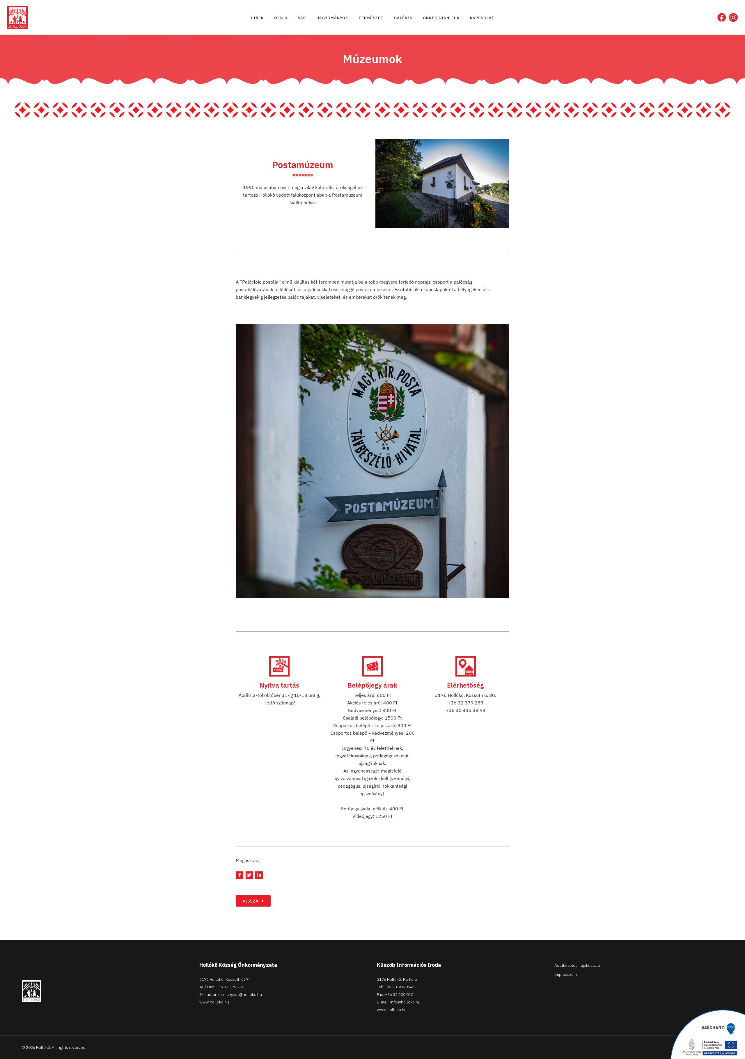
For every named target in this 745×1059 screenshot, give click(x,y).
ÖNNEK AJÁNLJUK (441, 17)
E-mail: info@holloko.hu (398, 1002)
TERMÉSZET (371, 17)
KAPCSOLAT (482, 17)
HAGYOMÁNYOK (332, 17)
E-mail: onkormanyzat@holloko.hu (230, 994)
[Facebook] (721, 17)
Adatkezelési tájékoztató (577, 965)
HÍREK (257, 17)
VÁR (302, 17)
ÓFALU (281, 17)
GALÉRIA (403, 17)
